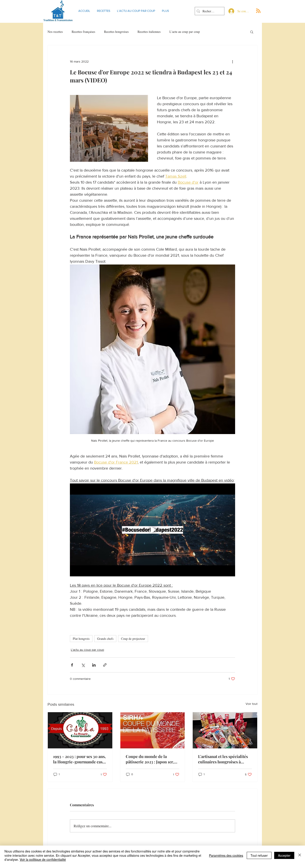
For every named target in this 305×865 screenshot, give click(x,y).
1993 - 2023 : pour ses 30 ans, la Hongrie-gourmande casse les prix (79, 759)
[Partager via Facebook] (72, 665)
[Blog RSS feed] (258, 10)
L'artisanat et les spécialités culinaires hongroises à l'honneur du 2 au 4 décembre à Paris (223, 759)
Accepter (284, 855)
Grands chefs (105, 638)
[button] (252, 32)
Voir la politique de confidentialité (43, 859)
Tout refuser (259, 855)
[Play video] (152, 529)
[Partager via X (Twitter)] (83, 665)
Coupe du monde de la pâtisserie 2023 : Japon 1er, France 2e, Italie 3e (150, 759)
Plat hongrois (81, 638)
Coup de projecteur (133, 638)
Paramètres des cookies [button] (226, 855)
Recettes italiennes (149, 31)
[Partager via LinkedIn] (94, 665)
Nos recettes (55, 31)
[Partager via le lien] (105, 665)
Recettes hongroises (116, 31)
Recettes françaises (83, 31)
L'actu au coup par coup (184, 31)
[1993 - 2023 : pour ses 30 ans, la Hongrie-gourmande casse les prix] (80, 730)
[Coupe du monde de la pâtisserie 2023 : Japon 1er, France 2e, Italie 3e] (152, 730)
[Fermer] (299, 855)
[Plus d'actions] (232, 61)
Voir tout (251, 703)
